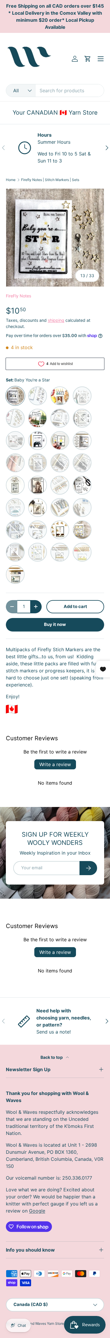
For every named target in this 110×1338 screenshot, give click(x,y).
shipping (56, 320)
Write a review (55, 764)
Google (37, 1211)
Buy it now (55, 624)
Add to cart (75, 606)
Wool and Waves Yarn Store (41, 1323)
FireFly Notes (18, 295)
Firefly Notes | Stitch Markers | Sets (50, 180)
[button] (87, 58)
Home (11, 180)
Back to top (52, 1057)
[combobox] (55, 90)
